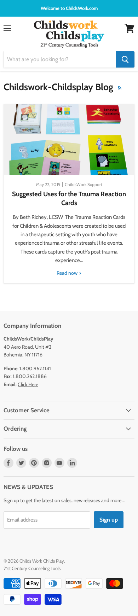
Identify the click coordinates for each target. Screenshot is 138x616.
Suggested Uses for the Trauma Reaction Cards (69, 198)
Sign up (108, 519)
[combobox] (60, 59)
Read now (68, 273)
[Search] (125, 59)
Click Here (28, 384)
